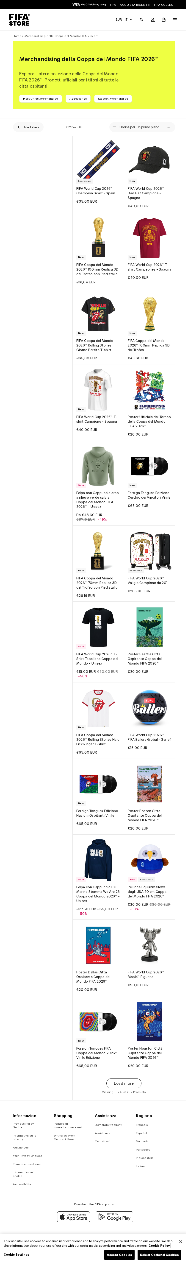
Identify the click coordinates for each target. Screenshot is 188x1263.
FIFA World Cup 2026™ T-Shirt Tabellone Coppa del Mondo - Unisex (97, 650)
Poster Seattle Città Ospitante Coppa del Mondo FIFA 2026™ (143, 650)
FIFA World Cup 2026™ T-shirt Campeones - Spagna (147, 267)
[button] (139, 20)
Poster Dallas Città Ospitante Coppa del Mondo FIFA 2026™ (93, 964)
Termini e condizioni (27, 1164)
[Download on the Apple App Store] (72, 1221)
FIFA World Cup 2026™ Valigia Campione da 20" (146, 573)
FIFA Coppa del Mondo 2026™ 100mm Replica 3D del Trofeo (148, 342)
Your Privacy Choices (27, 1155)
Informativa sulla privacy (24, 1137)
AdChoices (20, 1147)
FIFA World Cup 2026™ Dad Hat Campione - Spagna (145, 192)
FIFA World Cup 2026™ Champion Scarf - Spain (95, 189)
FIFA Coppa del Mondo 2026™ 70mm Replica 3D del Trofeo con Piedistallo (97, 575)
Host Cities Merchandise (40, 98)
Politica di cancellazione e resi (67, 1125)
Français (140, 1124)
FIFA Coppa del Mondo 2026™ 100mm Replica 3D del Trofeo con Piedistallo (97, 267)
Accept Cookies (117, 1255)
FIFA (113, 4)
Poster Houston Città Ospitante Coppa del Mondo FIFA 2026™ (144, 1039)
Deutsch (140, 1141)
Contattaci (101, 1141)
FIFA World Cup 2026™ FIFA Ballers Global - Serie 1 (147, 730)
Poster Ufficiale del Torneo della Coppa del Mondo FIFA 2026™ (145, 416)
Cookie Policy (159, 1246)
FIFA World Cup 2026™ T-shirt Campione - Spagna (96, 414)
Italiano (139, 1166)
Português (141, 1149)
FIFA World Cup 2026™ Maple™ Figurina (145, 962)
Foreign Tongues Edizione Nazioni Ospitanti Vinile (97, 803)
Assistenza (101, 1133)
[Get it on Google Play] (113, 1221)
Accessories (78, 98)
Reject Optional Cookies (157, 1255)
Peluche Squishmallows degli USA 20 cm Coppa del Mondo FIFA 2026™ (146, 880)
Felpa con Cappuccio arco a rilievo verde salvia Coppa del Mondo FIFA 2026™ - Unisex (97, 494)
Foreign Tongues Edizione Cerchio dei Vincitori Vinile (147, 491)
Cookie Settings (16, 1255)
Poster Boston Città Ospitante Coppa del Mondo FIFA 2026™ (143, 805)
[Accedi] (150, 20)
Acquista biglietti (135, 4)
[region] (93, 1248)
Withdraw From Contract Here (64, 1137)
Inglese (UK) (143, 1158)
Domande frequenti (107, 1124)
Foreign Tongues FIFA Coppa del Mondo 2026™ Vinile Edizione (96, 1039)
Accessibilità (22, 1184)
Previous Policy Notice (23, 1125)
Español (139, 1133)
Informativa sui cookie (23, 1174)
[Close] (178, 1242)
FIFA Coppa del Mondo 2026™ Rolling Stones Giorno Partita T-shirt (94, 342)
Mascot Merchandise (113, 98)
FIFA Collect (164, 4)
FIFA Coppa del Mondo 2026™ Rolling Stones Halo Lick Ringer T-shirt (95, 730)
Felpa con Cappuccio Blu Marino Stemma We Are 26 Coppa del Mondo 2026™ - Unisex (96, 882)
